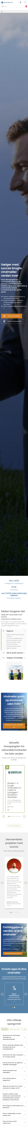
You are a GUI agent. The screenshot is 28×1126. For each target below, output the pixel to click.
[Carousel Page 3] (10, 816)
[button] (26, 6)
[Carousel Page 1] (7, 816)
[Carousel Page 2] (14, 1007)
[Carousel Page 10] (20, 816)
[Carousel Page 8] (17, 816)
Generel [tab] (4, 1029)
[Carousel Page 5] (13, 816)
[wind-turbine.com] (2, 11)
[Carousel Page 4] (11, 816)
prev (2, 882)
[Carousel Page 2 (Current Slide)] (9, 816)
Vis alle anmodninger (14, 826)
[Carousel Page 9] (18, 816)
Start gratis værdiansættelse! (13, 953)
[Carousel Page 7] (16, 816)
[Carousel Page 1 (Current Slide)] (12, 1007)
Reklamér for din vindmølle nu (14, 726)
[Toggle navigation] (25, 2)
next (25, 882)
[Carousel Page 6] (14, 816)
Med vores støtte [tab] (15, 1029)
